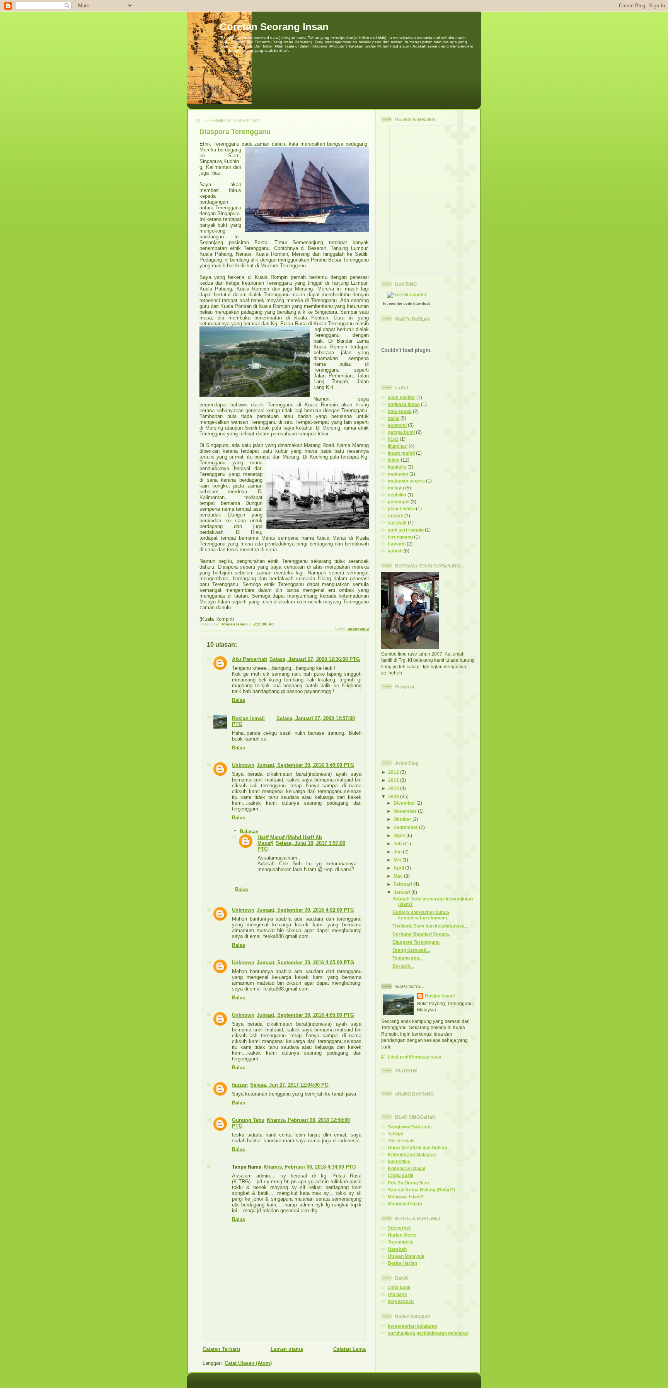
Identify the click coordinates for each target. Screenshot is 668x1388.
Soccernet (399, 1227)
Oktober (403, 819)
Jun (398, 851)
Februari (403, 884)
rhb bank (397, 1294)
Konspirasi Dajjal (406, 1168)
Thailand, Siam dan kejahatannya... (430, 925)
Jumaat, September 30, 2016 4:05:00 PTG (305, 962)
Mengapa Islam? (406, 1196)
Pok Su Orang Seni (408, 1182)
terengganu (358, 628)
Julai (399, 843)
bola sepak (400, 411)
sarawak (397, 522)
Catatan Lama (349, 1349)
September (406, 827)
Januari (402, 892)
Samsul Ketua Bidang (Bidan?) (421, 1189)
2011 (394, 780)
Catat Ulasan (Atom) (248, 1363)
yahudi (395, 550)
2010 (394, 788)
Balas (238, 700)
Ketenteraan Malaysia (412, 1154)
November (406, 811)
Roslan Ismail (248, 718)
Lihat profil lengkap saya (414, 1056)
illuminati (397, 446)
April (399, 867)
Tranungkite (401, 1241)
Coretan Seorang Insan (274, 26)
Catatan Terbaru (221, 1349)
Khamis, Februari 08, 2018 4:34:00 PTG (310, 1167)
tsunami (397, 543)
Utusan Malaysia (406, 1256)
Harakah (397, 1249)
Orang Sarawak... (411, 950)
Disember (405, 802)
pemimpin (398, 501)
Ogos (400, 835)
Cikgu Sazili (400, 1175)
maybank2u (401, 1301)
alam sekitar (401, 397)
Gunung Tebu (248, 1120)
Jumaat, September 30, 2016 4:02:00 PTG (305, 910)
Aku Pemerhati (249, 659)
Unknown (243, 765)
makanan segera (406, 480)
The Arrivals (401, 1140)
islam (394, 459)
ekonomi (397, 425)
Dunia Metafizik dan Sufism (417, 1147)
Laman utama (287, 1349)
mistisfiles (399, 1161)
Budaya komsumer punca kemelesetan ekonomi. (420, 915)
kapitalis (397, 466)
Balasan (249, 831)
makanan (398, 473)
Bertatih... (403, 965)
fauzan (240, 1085)
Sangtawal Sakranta (410, 1126)
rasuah (395, 515)
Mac (399, 875)
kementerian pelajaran (412, 1326)
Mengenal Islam (405, 1203)
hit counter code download (407, 304)
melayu (396, 487)
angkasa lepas (404, 404)
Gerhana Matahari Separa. (421, 933)
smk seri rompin (406, 529)
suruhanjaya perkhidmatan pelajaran (428, 1332)
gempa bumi (401, 432)
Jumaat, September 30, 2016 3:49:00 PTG (305, 765)
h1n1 (393, 439)
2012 (394, 772)
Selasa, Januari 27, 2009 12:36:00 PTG (314, 659)
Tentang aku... (407, 957)
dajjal (393, 418)
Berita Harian (402, 1263)
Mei (398, 859)
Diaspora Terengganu (416, 942)
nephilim (397, 494)
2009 (394, 796)
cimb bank (399, 1287)
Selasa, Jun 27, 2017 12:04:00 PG (289, 1085)
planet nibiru (401, 508)
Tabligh (395, 1133)
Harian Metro (402, 1234)
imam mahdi (401, 452)
